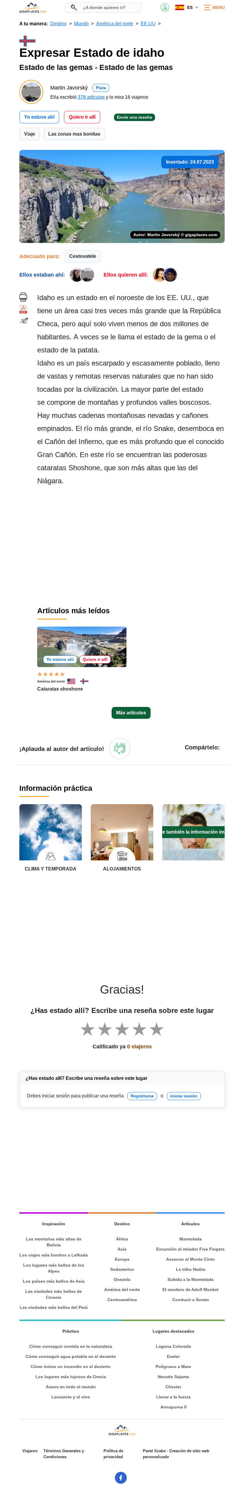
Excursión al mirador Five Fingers (190, 1249)
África (122, 1239)
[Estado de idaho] (86, 681)
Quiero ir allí (82, 117)
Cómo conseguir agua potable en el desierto (71, 1356)
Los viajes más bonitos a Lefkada (53, 1255)
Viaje (29, 134)
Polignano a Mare (173, 1366)
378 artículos (91, 97)
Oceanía (122, 1279)
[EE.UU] (73, 681)
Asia (122, 1249)
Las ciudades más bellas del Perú (54, 1307)
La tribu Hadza (190, 1269)
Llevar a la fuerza (173, 1397)
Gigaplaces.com (32, 7)
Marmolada (190, 1239)
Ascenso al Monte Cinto (190, 1259)
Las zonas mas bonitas (74, 134)
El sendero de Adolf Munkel (190, 1289)
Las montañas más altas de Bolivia (54, 1242)
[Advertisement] (131, 545)
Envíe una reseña (134, 117)
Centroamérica (122, 1299)
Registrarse (142, 1096)
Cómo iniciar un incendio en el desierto (71, 1366)
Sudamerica (122, 1269)
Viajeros (29, 1451)
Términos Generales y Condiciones (63, 1454)
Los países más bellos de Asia (54, 1281)
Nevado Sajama (173, 1376)
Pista (101, 87)
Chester (173, 1386)
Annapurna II (173, 1407)
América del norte (51, 681)
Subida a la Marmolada (191, 1279)
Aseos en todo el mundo (71, 1386)
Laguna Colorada (173, 1346)
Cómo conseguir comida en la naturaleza (70, 1346)
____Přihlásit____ (164, 7)
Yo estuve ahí (39, 117)
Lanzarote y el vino (70, 1397)
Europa (122, 1259)
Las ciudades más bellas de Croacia (53, 1294)
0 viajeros (139, 1047)
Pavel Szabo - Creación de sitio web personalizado (176, 1454)
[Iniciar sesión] (119, 748)
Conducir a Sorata (190, 1299)
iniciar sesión (184, 1096)
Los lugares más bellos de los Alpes (53, 1268)
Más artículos (131, 712)
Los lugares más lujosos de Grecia (70, 1376)
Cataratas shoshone (60, 688)
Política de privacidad (113, 1454)
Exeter (173, 1356)
